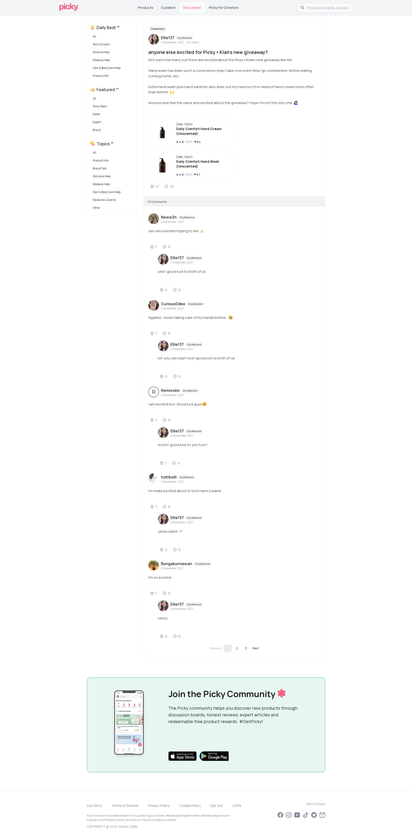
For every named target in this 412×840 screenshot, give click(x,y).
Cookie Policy (190, 805)
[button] (113, 38)
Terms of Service (125, 805)
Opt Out (216, 805)
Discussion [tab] (192, 7)
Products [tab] (145, 7)
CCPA (236, 805)
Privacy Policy (159, 805)
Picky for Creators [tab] (224, 7)
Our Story (94, 805)
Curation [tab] (168, 7)
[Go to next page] (255, 648)
